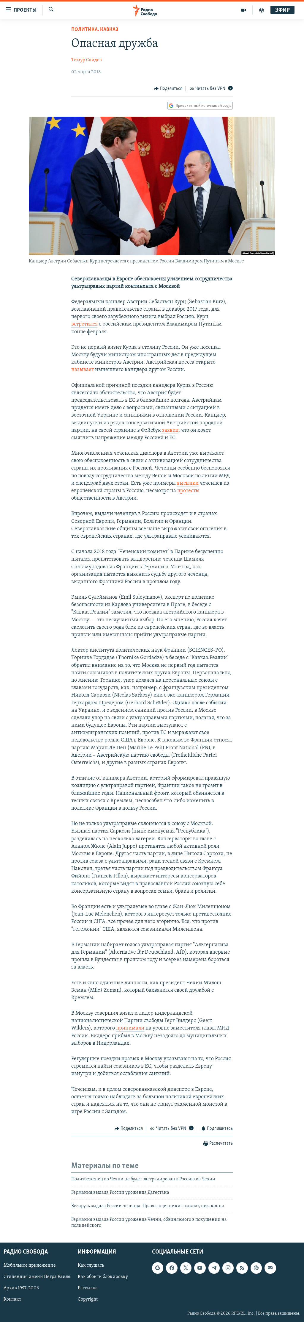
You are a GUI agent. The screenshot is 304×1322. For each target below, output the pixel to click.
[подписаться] (270, 1267)
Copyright (88, 1299)
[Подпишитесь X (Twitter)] (185, 1267)
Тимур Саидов (86, 60)
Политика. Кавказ (94, 29)
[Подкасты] (256, 1267)
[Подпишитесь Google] (157, 1267)
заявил (169, 430)
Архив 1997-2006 (21, 1288)
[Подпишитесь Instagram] (228, 1267)
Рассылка (88, 1288)
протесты (188, 491)
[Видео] (244, 10)
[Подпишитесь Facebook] (171, 1267)
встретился (84, 324)
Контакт (12, 1299)
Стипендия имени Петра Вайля (37, 1276)
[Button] (168, 89)
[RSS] (242, 1267)
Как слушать (91, 1265)
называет (82, 370)
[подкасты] (261, 10)
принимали (130, 1028)
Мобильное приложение (30, 1265)
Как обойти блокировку (103, 1276)
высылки (188, 483)
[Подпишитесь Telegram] (214, 1267)
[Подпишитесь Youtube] (199, 1267)
